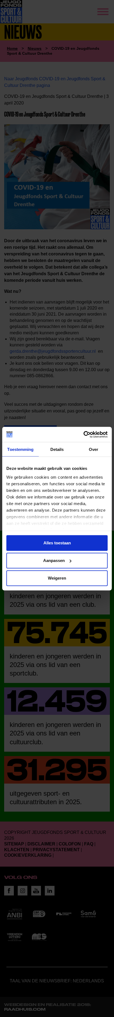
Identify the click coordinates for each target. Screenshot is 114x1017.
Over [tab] (93, 449)
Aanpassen (54, 560)
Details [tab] (57, 449)
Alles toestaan (57, 543)
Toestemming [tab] (20, 449)
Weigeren (57, 578)
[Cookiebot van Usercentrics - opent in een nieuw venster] (83, 434)
